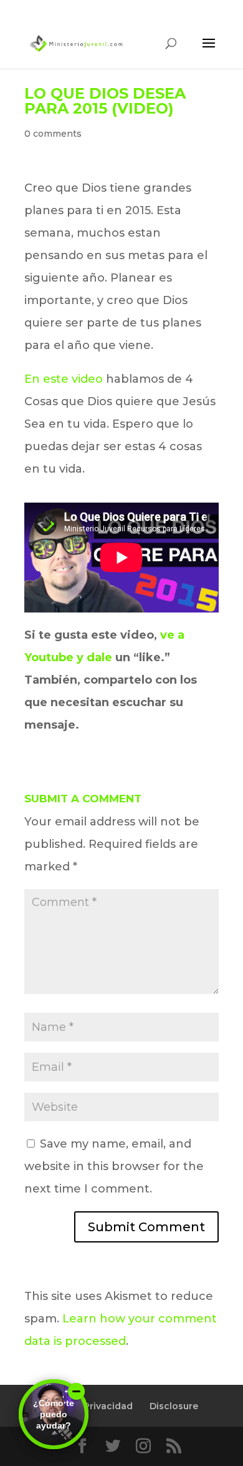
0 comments (53, 133)
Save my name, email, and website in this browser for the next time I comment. (114, 1166)
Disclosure (174, 1406)
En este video (63, 379)
